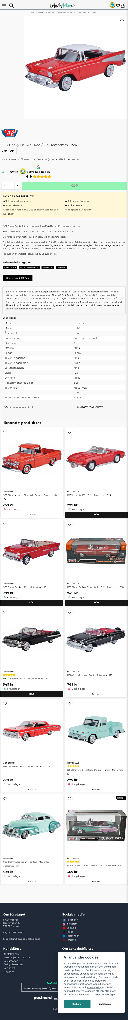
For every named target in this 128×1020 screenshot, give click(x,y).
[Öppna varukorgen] (122, 5)
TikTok (70, 931)
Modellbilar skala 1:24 (29, 267)
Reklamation (10, 961)
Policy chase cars (13, 964)
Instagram (72, 923)
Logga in (8, 971)
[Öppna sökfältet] (11, 5)
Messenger (73, 935)
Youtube (71, 927)
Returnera (9, 968)
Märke (40, 12)
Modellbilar (48, 267)
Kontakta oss (10, 954)
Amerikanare (10, 267)
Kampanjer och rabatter (17, 957)
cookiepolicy (94, 987)
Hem (33, 12)
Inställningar (105, 1004)
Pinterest (71, 939)
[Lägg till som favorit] (117, 5)
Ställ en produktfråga (17, 278)
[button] (112, 5)
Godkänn (77, 1004)
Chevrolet (50, 12)
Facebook (72, 919)
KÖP (96, 514)
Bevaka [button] (32, 514)
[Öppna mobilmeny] (4, 5)
